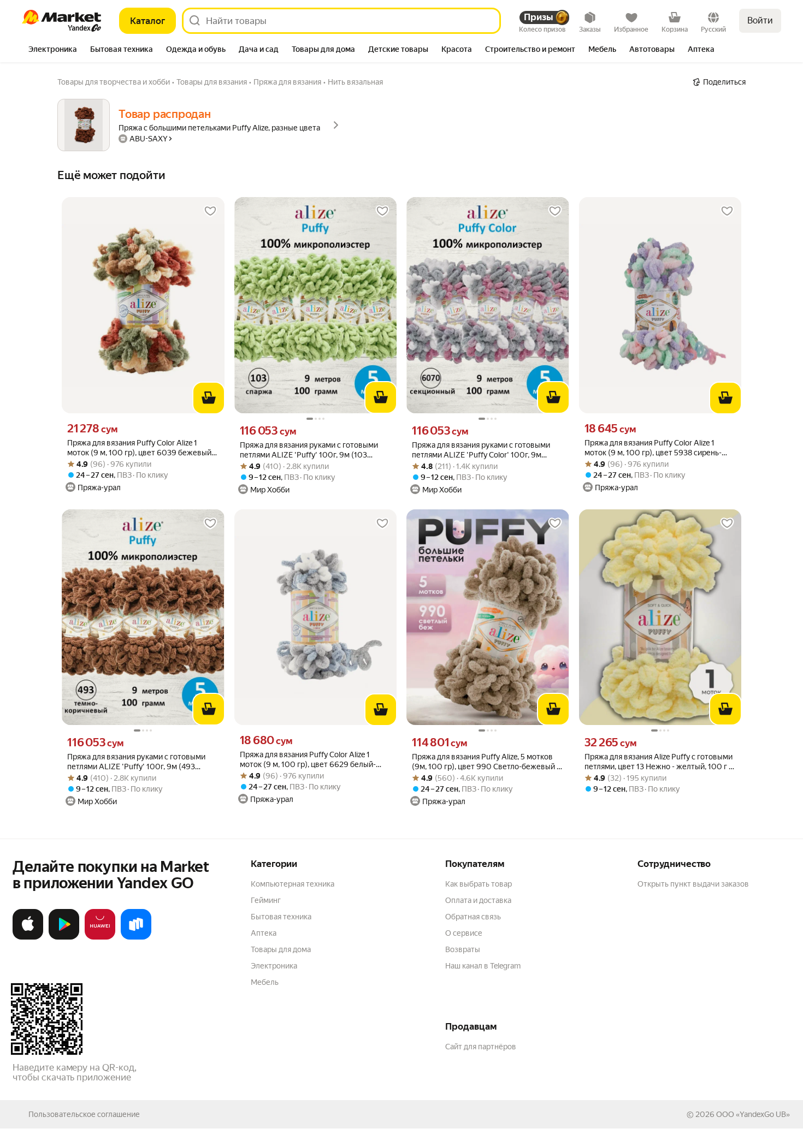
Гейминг (266, 900)
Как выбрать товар (478, 884)
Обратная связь (473, 916)
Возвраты (462, 949)
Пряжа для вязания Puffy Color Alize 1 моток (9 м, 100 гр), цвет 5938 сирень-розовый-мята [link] (653, 447)
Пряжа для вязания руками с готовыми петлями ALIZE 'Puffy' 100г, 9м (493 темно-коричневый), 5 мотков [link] (136, 761)
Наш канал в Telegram (483, 965)
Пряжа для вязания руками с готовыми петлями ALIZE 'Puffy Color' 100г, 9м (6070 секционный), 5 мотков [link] (481, 450)
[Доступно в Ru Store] (136, 937)
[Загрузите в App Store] (28, 937)
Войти (760, 20)
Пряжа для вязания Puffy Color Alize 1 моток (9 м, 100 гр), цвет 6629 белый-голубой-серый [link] (308, 759)
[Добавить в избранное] (210, 211)
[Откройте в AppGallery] (100, 937)
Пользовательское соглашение (84, 1114)
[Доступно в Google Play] (64, 937)
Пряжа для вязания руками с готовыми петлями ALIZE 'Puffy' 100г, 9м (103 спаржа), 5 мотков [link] (309, 450)
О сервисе (463, 933)
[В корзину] (208, 398)
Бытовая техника (281, 916)
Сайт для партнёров (480, 1046)
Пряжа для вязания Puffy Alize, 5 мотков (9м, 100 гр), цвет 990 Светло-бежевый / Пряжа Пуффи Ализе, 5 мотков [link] (486, 761)
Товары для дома (281, 949)
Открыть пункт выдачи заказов (693, 884)
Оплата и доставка (478, 900)
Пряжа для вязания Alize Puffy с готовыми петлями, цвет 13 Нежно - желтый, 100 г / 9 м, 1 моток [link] (658, 761)
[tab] (53, 50)
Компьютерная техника (292, 884)
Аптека (263, 933)
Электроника (274, 965)
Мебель (265, 982)
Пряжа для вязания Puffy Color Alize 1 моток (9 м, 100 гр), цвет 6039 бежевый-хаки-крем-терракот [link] (140, 447)
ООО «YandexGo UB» (753, 1114)
